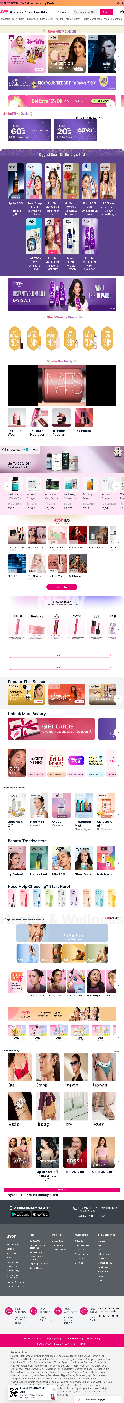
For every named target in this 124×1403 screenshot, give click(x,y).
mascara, (21, 1365)
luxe (37, 12)
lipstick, (14, 1356)
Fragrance (103, 1271)
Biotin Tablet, (67, 1388)
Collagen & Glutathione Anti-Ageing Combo (70, 498)
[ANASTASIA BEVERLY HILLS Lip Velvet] (17, 858)
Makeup (102, 1241)
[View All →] (62, 656)
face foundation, (96, 1368)
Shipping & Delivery (38, 1263)
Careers (10, 1249)
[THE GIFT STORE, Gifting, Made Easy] (36, 763)
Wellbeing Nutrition (69, 494)
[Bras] (20, 1070)
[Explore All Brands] (62, 589)
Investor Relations (15, 1282)
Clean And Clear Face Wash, (60, 1391)
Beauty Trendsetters (27, 841)
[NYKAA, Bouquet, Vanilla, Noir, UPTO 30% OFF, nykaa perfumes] (101, 1032)
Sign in (106, 12)
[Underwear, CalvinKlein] (104, 1070)
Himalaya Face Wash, (69, 1381)
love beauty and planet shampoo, (77, 1359)
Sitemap (79, 1263)
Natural (101, 1276)
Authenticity (12, 1253)
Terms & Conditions (33, 1338)
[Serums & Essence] (74, 898)
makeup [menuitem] (5, 19)
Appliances (103, 1258)
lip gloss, (85, 1356)
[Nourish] (49, 954)
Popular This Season (27, 681)
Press (9, 1257)
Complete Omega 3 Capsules (107, 498)
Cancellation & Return (36, 1257)
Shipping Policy (53, 1338)
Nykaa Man (80, 1249)
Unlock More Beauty (27, 713)
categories (16, 12)
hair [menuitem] (21, 19)
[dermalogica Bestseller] (39, 805)
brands (29, 12)
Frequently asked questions (37, 1246)
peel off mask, (44, 1378)
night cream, (68, 1375)
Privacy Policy (93, 1338)
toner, (57, 1362)
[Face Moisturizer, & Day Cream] (87, 898)
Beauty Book (58, 1241)
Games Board (58, 1245)
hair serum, (38, 1356)
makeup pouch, (81, 1372)
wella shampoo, (24, 1375)
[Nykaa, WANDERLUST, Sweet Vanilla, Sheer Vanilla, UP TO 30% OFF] (80, 1032)
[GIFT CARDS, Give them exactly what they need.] (51, 729)
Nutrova (30, 494)
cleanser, (89, 1362)
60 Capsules (16, 503)
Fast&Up (88, 494)
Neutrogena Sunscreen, (88, 1391)
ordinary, (49, 1362)
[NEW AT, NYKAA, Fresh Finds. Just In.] (76, 763)
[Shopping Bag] (122, 12)
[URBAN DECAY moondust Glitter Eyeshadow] (61, 805)
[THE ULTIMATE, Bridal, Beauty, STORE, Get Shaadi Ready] (56, 763)
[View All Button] (62, 668)
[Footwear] (104, 1109)
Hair (100, 1249)
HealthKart (14, 494)
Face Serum (62, 1394)
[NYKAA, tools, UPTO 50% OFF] (38, 1032)
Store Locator (36, 1252)
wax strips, (24, 1368)
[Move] (23, 954)
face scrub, (74, 1378)
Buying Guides (59, 1249)
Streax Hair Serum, (77, 1385)
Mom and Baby (105, 1263)
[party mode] (62, 29)
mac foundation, (39, 1372)
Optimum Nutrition (50, 494)
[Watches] (20, 1109)
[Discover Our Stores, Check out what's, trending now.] (17, 763)
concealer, (51, 1356)
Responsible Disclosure (12, 1276)
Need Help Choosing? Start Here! (39, 886)
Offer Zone (80, 1241)
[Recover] (100, 954)
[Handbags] (48, 1109)
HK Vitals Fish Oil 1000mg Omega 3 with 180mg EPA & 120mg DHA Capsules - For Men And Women (15, 498)
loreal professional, (36, 1365)
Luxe (100, 1280)
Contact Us (34, 1241)
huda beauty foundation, (47, 1375)
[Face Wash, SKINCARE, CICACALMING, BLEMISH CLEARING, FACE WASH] (49, 898)
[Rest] (75, 954)
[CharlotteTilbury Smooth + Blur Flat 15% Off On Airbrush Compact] (108, 181)
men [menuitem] (106, 19)
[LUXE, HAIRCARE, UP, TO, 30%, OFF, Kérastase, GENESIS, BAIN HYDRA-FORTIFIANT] (90, 338)
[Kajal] (62, 898)
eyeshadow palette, (72, 1362)
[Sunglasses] (76, 1070)
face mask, (63, 1356)
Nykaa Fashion (82, 1254)
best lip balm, (60, 1378)
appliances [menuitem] (32, 19)
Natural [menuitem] (60, 19)
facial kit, (25, 1359)
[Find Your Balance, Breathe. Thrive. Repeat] (75, 934)
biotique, (75, 1356)
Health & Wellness (106, 1267)
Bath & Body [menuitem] (46, 19)
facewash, (81, 1375)
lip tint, (90, 1365)
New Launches (82, 1245)
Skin (100, 1245)
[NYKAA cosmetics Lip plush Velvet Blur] (53, 236)
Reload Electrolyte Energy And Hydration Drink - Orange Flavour (89, 498)
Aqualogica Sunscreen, (87, 1388)
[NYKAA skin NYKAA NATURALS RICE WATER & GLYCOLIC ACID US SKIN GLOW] (61, 858)
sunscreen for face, (56, 1368)
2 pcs (52, 503)
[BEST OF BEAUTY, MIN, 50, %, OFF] (108, 338)
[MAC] (78, 563)
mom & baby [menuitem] (73, 19)
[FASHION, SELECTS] (20, 1152)
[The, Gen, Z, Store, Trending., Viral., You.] (96, 763)
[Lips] (12, 898)
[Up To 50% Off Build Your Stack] (62, 459)
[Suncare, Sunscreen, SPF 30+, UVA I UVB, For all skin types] (112, 898)
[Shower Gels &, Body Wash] (99, 898)
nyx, (90, 1375)
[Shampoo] (37, 898)
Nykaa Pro (80, 1258)
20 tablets (92, 503)
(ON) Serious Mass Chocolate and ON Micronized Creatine (52, 498)
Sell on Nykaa (35, 1268)
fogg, (82, 1365)
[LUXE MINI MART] (37, 535)
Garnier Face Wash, (91, 1381)
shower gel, (37, 1368)
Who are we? (12, 1244)
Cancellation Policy (74, 1338)
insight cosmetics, (77, 1368)
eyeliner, (101, 1359)
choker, (53, 1372)
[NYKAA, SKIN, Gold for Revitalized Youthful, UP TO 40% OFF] (17, 1032)
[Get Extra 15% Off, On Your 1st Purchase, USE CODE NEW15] (62, 101)
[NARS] (84, 417)
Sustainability (12, 1271)
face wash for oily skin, (30, 1362)
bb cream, (35, 1359)
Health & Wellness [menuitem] (92, 19)
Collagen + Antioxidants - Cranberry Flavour (33, 498)
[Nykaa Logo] (4, 11)
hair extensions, (56, 1365)
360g (33, 503)
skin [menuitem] (14, 19)
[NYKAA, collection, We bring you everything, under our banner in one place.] (62, 1014)
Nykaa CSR (11, 1266)
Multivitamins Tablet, (47, 1381)
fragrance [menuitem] (116, 19)
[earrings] (48, 1070)
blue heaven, (29, 1378)
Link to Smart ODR (15, 1286)
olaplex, (94, 1372)
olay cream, (72, 1365)
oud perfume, (65, 1372)
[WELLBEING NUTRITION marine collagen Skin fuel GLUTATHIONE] (84, 858)
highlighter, (26, 1356)
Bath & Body (103, 1254)
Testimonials (12, 1262)
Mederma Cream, (26, 1381)
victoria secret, (50, 1359)
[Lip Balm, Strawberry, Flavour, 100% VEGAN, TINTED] (24, 898)
